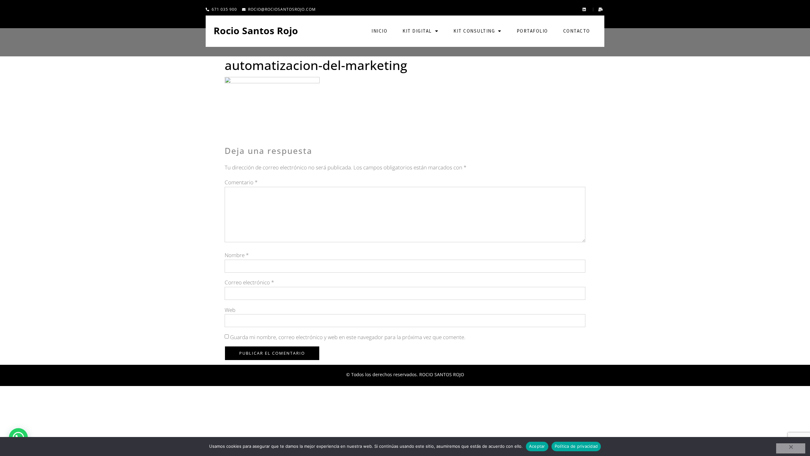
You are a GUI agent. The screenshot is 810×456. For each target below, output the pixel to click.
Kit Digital (417, 31)
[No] (790, 448)
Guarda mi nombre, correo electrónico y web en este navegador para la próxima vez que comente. (347, 337)
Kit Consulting (474, 31)
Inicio (379, 31)
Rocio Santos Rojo (256, 30)
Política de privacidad (576, 446)
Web (230, 310)
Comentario (241, 182)
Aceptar (537, 446)
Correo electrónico (249, 282)
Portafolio (532, 31)
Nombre (237, 255)
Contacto (576, 31)
